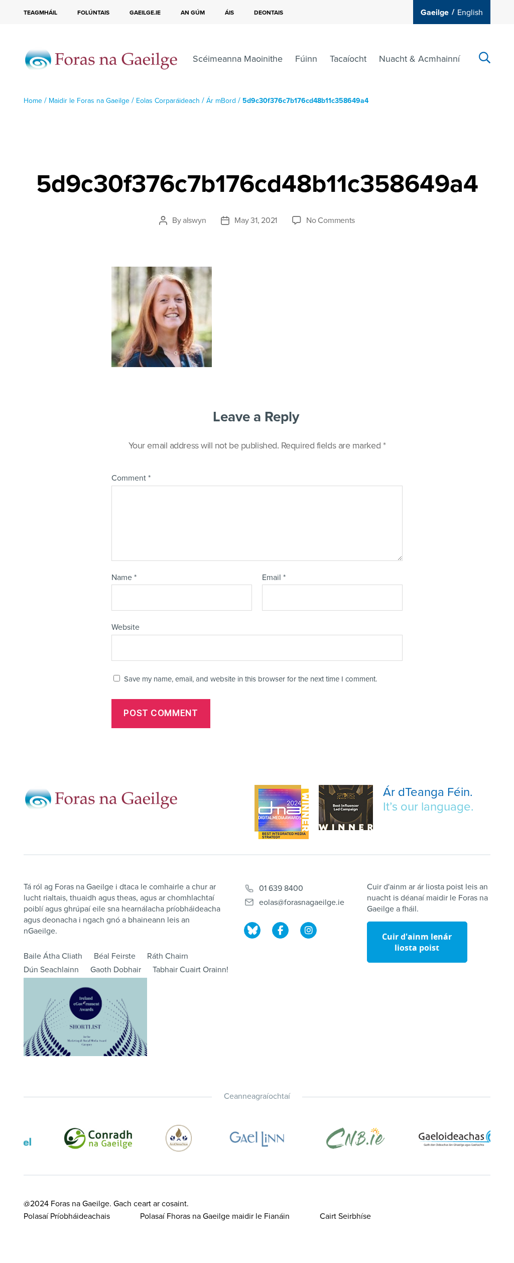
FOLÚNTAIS (93, 12)
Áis (229, 12)
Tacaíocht (348, 58)
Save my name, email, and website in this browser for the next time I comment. (250, 678)
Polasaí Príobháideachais (67, 1216)
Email (274, 578)
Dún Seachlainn (51, 970)
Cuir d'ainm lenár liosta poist (417, 942)
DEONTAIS (268, 12)
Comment (131, 478)
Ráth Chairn (167, 956)
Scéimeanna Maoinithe (238, 58)
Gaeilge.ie (145, 12)
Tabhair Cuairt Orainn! (190, 970)
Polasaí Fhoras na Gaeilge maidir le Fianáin (215, 1216)
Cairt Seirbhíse (345, 1216)
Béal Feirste (115, 956)
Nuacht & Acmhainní (419, 58)
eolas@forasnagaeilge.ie (301, 902)
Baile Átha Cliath (53, 956)
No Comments (330, 220)
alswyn (194, 220)
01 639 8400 (281, 888)
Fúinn (306, 58)
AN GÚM (193, 12)
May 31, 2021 (255, 220)
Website (125, 627)
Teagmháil (40, 12)
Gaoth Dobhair (115, 970)
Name (124, 578)
